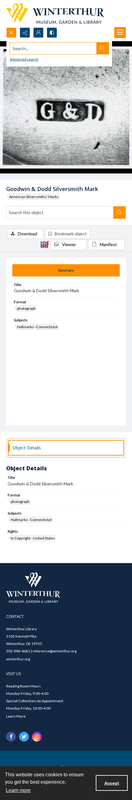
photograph (26, 308)
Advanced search (24, 59)
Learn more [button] (18, 790)
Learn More (15, 716)
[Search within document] (119, 212)
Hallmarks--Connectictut (37, 326)
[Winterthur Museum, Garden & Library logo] (55, 13)
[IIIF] (44, 244)
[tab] (66, 270)
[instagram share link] (37, 737)
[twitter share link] (24, 737)
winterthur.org (18, 659)
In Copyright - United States (33, 538)
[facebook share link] (11, 737)
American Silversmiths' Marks (34, 196)
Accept (111, 783)
